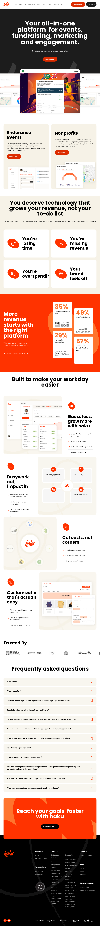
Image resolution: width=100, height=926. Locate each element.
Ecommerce (55, 871)
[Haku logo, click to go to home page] (6, 4)
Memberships (70, 896)
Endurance (39, 871)
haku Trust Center (75, 920)
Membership (55, 873)
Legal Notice (51, 920)
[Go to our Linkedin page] (9, 920)
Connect (83, 874)
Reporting (69, 871)
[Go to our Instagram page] (5, 920)
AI (51, 862)
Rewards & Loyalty (55, 883)
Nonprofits (39, 874)
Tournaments (70, 882)
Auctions (68, 879)
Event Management (56, 897)
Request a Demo (41, 858)
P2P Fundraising (71, 865)
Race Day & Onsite (55, 903)
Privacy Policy (64, 920)
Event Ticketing (56, 893)
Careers (82, 871)
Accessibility (39, 920)
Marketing (54, 868)
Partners (54, 887)
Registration (55, 890)
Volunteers (55, 879)
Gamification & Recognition (70, 905)
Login (37, 855)
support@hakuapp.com (88, 890)
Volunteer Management (70, 900)
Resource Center (86, 855)
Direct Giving (70, 862)
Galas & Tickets (70, 859)
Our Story (83, 868)
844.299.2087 (85, 887)
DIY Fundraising (71, 890)
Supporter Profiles (69, 875)
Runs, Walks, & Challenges (70, 886)
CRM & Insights (56, 876)
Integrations (55, 865)
